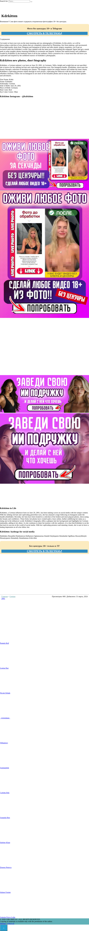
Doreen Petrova (5, 867)
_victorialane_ (5, 718)
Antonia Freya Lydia (7, 917)
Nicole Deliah (5, 693)
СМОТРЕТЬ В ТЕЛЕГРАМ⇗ (44, 33)
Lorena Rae (4, 668)
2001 (3, 599)
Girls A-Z (10, 923)
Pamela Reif (4, 643)
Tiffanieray (4, 743)
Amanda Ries (5, 818)
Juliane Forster (5, 892)
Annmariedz (4, 768)
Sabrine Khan (5, 843)
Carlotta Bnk (4, 793)
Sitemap (3, 923)
